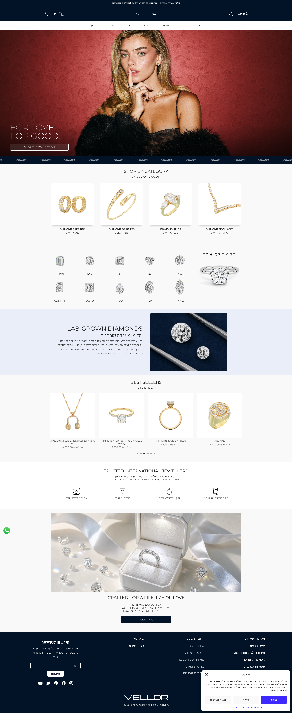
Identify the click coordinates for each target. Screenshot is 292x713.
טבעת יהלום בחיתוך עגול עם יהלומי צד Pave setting (170, 442)
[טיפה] (119, 287)
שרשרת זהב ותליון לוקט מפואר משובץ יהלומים (72, 440)
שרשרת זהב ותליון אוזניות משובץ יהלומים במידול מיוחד (121, 442)
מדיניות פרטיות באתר (239, 707)
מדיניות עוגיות (257, 707)
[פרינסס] (89, 287)
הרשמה (55, 674)
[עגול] (179, 260)
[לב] (149, 260)
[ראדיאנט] (59, 287)
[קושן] (89, 260)
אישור (274, 700)
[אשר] (119, 260)
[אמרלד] (59, 260)
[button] (206, 674)
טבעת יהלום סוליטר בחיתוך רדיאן (219, 440)
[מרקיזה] (179, 287)
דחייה (246, 700)
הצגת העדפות (218, 700)
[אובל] (149, 287)
